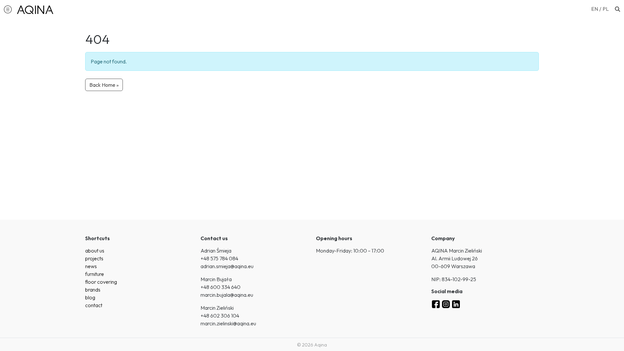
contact (93, 305)
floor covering (101, 282)
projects (94, 258)
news (91, 266)
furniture (94, 274)
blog (90, 297)
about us (94, 250)
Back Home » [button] (104, 85)
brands (92, 289)
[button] (8, 9)
